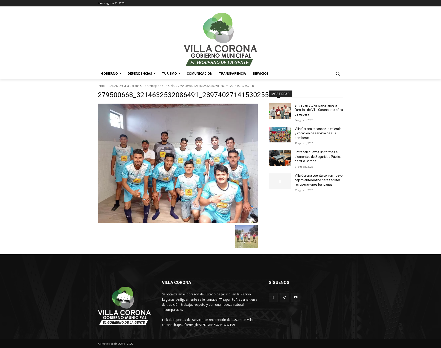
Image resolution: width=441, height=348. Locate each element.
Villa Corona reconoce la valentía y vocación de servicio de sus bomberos (318, 133)
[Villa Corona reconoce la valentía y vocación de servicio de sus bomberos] (280, 134)
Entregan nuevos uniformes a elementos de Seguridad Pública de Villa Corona (318, 156)
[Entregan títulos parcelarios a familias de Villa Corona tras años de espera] (280, 111)
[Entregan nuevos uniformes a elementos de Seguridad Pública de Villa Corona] (280, 158)
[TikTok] (284, 297)
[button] (337, 73)
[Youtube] (295, 297)
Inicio (101, 86)
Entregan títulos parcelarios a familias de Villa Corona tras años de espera (319, 110)
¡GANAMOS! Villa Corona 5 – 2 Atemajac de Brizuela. (141, 86)
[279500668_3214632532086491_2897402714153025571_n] (178, 163)
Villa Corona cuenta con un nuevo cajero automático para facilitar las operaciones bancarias (319, 180)
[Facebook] (273, 297)
